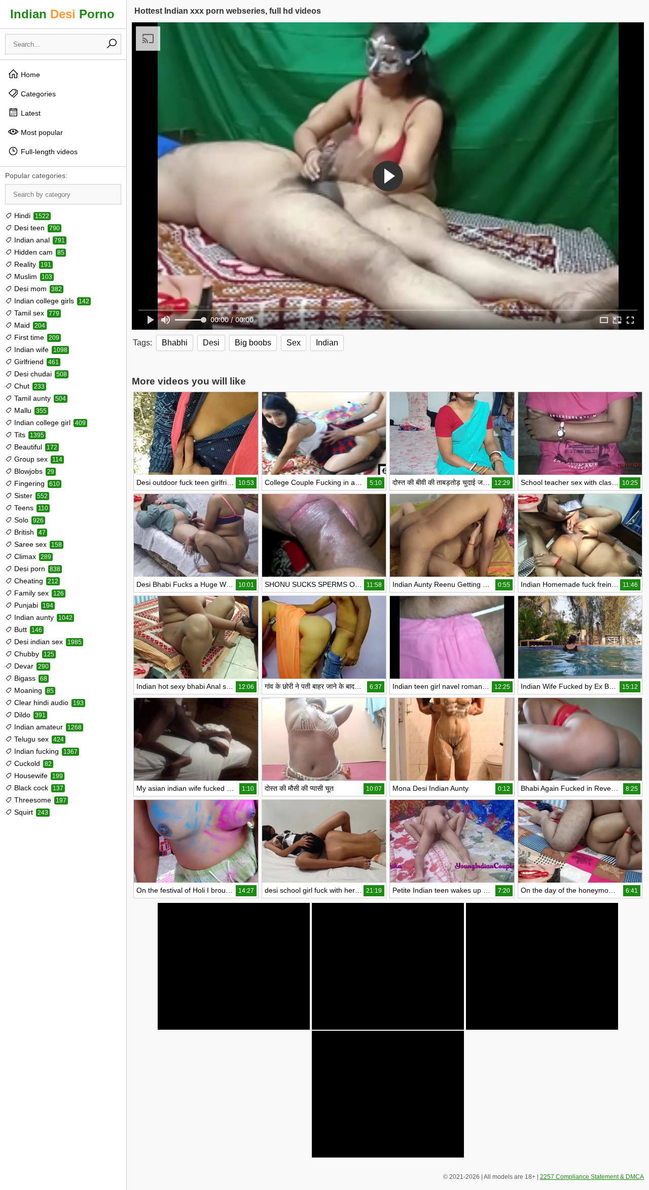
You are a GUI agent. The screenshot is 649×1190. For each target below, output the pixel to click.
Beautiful (34, 447)
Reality (31, 264)
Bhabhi (175, 342)
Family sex (38, 593)
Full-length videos (48, 152)
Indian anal (38, 240)
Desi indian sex (47, 642)
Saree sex (37, 544)
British (29, 532)
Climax (31, 556)
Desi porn (36, 569)
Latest (30, 113)
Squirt (30, 812)
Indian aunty (42, 617)
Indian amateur (47, 727)
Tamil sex (35, 313)
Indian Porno (62, 14)
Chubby (33, 654)
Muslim (32, 276)
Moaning (33, 690)
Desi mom (37, 289)
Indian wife (39, 349)
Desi (211, 342)
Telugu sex (38, 739)
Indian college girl (49, 422)
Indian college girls (50, 301)
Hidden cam (38, 252)
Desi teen (36, 228)
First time (35, 337)
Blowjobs (33, 471)
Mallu (29, 410)
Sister (30, 496)
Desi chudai (39, 374)
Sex (293, 342)
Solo (28, 520)
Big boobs (253, 342)
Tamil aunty (39, 398)
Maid (28, 325)
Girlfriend (35, 362)
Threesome (39, 800)
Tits (28, 435)
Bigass (29, 678)
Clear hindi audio (48, 702)
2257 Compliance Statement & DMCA (592, 1176)
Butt (27, 629)
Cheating (35, 581)
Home (29, 75)
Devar (30, 666)
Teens (30, 508)
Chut (28, 386)
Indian (327, 342)
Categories (37, 94)
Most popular (41, 132)
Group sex (37, 459)
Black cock (37, 788)
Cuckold (32, 763)
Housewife (37, 776)
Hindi (30, 216)
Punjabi (32, 605)
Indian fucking (45, 751)
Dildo (29, 715)
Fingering (36, 483)
